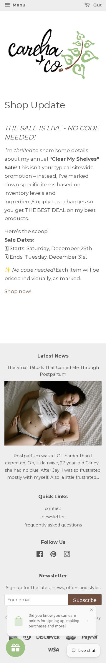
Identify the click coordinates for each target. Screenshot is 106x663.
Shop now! (17, 291)
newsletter (53, 516)
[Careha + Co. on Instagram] (67, 555)
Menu (18, 5)
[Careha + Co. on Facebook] (39, 555)
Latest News (53, 356)
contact (53, 508)
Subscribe (85, 600)
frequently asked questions (53, 525)
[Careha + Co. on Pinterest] (53, 555)
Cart (97, 5)
